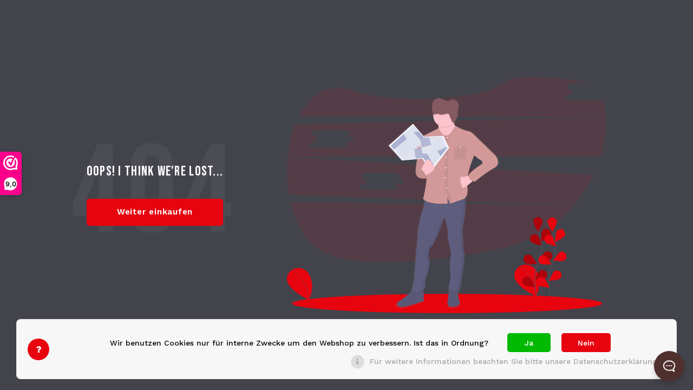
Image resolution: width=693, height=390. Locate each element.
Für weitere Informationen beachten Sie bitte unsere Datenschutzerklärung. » (517, 361)
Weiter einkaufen (155, 212)
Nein (586, 343)
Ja (529, 343)
